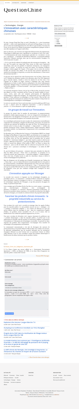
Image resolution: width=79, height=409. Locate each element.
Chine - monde (20, 375)
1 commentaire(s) (26, 330)
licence (41, 394)
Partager (46, 256)
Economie (12, 375)
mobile (58, 43)
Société (16, 377)
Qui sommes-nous (57, 377)
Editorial (6, 375)
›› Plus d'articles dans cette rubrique (38, 357)
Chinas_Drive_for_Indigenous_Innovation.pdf (19, 246)
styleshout (56, 394)
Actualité (15, 2)
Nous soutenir (67, 375)
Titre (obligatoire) (9, 285)
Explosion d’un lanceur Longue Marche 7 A (19, 322)
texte (57, 41)
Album (5, 384)
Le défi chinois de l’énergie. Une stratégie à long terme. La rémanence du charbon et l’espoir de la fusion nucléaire (25, 351)
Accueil (7, 2)
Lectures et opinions (16, 382)
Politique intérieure (8, 377)
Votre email (8, 277)
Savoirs (23, 2)
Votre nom (7, 272)
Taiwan (18, 380)
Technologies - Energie (9, 380)
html (57, 40)
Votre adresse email (60, 33)
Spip (27, 394)
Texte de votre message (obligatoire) (14, 290)
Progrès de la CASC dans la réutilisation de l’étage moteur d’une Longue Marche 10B (25, 334)
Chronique (6, 382)
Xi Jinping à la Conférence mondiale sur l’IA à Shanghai (24, 328)
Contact (31, 2)
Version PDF (39, 256)
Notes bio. (31, 375)
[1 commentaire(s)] (31, 330)
